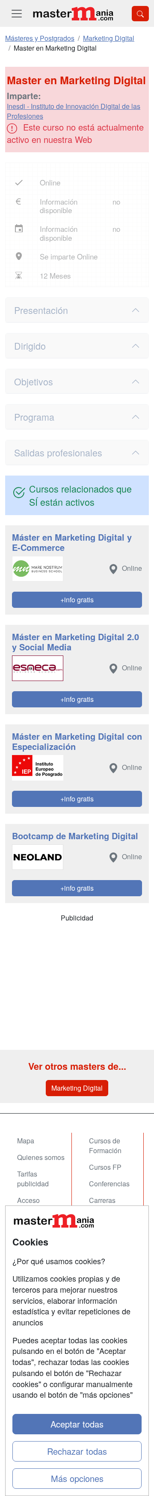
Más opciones (77, 1478)
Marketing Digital (77, 1088)
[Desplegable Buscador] (140, 13)
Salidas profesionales (58, 452)
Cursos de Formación (105, 1145)
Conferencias (109, 1183)
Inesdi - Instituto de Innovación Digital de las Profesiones (73, 111)
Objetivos (33, 381)
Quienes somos (41, 1157)
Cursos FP (105, 1167)
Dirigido (30, 345)
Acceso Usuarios (30, 1205)
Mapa (25, 1141)
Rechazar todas (77, 1451)
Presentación (41, 309)
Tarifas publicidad (33, 1178)
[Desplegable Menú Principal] (16, 13)
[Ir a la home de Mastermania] (73, 13)
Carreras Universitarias (110, 1205)
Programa (34, 416)
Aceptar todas (77, 1424)
